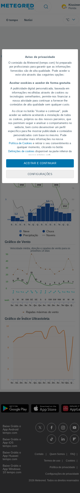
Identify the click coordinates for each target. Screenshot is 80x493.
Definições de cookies (21, 151)
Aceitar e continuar (40, 163)
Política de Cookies (20, 143)
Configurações (40, 174)
